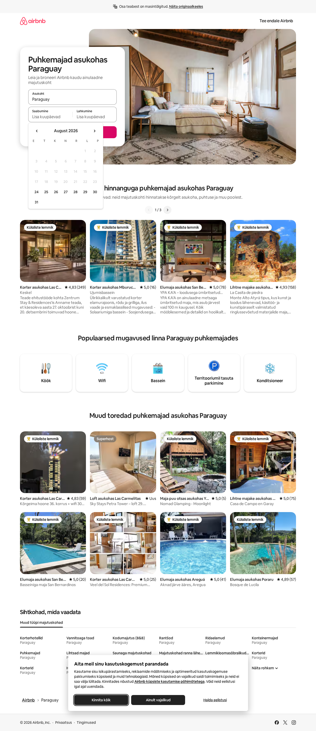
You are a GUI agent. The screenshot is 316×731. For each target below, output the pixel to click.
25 (46, 192)
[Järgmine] (167, 210)
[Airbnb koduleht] (32, 21)
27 (66, 192)
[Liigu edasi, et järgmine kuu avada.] (94, 130)
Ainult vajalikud (158, 700)
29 (85, 192)
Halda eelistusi (215, 700)
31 (36, 202)
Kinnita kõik (101, 700)
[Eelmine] (149, 210)
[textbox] (50, 117)
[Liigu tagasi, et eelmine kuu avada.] (36, 130)
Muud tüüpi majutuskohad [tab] (41, 622)
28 (75, 192)
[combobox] (72, 99)
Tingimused (86, 722)
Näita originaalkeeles (186, 6)
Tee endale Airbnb (276, 20)
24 (36, 192)
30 (95, 192)
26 (56, 192)
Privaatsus (63, 722)
